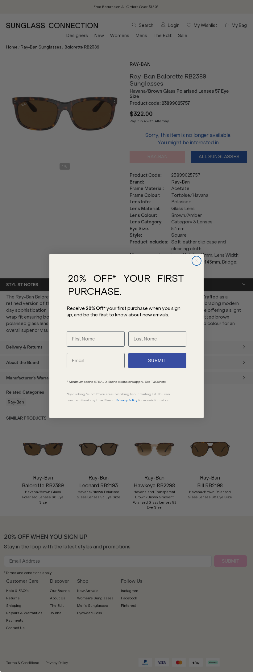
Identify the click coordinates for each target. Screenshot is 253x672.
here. (163, 382)
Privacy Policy (127, 400)
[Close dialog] (196, 260)
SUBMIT (157, 360)
